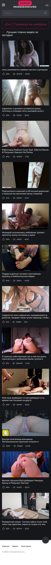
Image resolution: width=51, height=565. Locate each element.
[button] (3, 5)
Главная (5, 546)
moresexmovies (25, 5)
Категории (26, 546)
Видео (15, 546)
